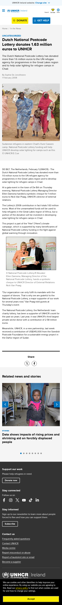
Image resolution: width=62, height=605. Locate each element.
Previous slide (5, 404)
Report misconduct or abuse (16, 552)
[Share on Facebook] (34, 363)
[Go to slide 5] (33, 454)
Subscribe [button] (10, 523)
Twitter (17, 500)
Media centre (8, 548)
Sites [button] (58, 12)
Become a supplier (11, 561)
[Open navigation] (3, 11)
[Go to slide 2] (24, 454)
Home (4, 28)
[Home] (17, 11)
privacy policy (22, 588)
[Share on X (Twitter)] (27, 363)
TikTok (30, 500)
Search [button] (47, 12)
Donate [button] (52, 12)
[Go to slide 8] (41, 454)
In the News (15, 28)
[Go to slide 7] (38, 454)
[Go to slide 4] (30, 454)
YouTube (24, 500)
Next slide (57, 404)
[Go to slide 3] (27, 454)
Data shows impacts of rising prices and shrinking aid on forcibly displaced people (31, 438)
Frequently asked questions (16, 538)
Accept (31, 599)
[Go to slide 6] (36, 454)
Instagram (11, 500)
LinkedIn (37, 500)
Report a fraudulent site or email (18, 557)
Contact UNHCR (10, 543)
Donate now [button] (11, 480)
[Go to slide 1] (21, 454)
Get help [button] (43, 20)
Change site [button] (41, 2)
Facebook (4, 500)
